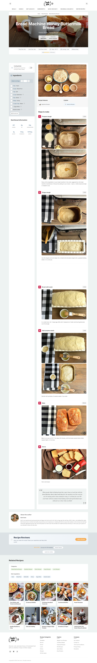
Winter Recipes (80, 9)
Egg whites (38, 576)
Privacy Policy (77, 646)
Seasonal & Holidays (67, 9)
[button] (86, 3)
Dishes (21, 9)
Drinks (41, 649)
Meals (14, 9)
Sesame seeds (47, 576)
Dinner (41, 644)
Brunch (41, 642)
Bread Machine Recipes (17, 569)
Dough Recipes (47, 569)
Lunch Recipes (56, 569)
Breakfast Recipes (28, 569)
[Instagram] (10, 651)
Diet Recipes (60, 646)
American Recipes (70, 104)
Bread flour (19, 576)
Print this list (15, 113)
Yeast (13, 576)
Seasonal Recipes (61, 644)
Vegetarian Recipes (45, 104)
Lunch (41, 646)
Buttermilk (26, 576)
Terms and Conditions (79, 644)
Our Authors (77, 640)
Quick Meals (60, 649)
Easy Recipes (60, 651)
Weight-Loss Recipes (62, 640)
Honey (32, 576)
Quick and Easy (52, 9)
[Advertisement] (48, 59)
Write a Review (81, 539)
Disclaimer (76, 649)
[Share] (10, 3)
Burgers (42, 651)
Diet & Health (30, 9)
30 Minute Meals (61, 642)
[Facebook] (17, 651)
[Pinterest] (13, 651)
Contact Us (76, 642)
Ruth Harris (43, 38)
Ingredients (41, 9)
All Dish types (43, 653)
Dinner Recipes (38, 569)
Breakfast (42, 640)
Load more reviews (49, 551)
